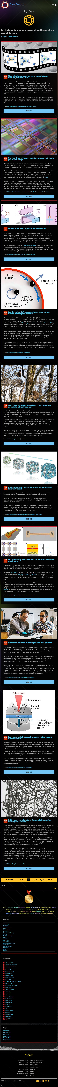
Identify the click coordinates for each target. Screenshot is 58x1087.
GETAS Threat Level (29, 1055)
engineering (26, 514)
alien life (5, 938)
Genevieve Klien (9, 962)
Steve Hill (7, 1004)
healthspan (45, 910)
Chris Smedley (9, 1018)
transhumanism (44, 913)
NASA (43, 911)
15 (31, 879)
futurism (18, 439)
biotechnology (44, 907)
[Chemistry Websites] (29, 897)
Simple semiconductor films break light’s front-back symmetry (30, 642)
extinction (26, 909)
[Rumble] (49, 1081)
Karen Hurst (8, 979)
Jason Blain (8, 1012)
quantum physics (26, 106)
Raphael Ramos (9, 998)
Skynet (5, 934)
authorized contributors (13, 37)
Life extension (27, 912)
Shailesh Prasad (9, 971)
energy (22, 514)
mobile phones (19, 192)
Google (36, 909)
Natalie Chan (8, 1000)
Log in (4, 37)
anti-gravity (6, 940)
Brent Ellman (8, 1006)
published (6, 660)
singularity (25, 913)
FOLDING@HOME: (20, 1071)
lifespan (34, 911)
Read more (29, 111)
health (39, 910)
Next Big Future (7, 1036)
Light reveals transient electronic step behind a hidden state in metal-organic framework (29, 821)
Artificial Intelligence (21, 907)
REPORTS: (31, 1069)
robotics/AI (32, 192)
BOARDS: (31, 1067)
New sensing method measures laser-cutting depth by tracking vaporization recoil (30, 738)
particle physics (20, 106)
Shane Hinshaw (9, 997)
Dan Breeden (8, 970)
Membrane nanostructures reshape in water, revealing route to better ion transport (30, 488)
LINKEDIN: (20, 1063)
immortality (8, 911)
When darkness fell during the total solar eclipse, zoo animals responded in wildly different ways (29, 406)
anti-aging (15, 908)
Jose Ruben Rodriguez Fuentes (13, 981)
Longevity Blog (7, 1032)
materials (18, 677)
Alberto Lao (8, 995)
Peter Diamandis (7, 927)
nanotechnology (32, 514)
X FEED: (20, 1065)
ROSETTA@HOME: (20, 1074)
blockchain (54, 907)
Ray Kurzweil (6, 930)
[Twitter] (40, 1081)
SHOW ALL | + (5, 1020)
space (28, 913)
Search (55, 888)
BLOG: (31, 1065)
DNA (4, 928)
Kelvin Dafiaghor (9, 977)
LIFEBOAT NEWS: (33, 1061)
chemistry (19, 514)
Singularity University (8, 933)
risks (22, 913)
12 (22, 879)
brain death (6, 909)
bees (4, 949)
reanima (52, 911)
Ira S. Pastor (8, 1016)
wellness (50, 913)
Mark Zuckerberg (7, 936)
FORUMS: (25, 1076)
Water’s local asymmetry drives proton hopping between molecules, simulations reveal (28, 77)
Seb (6, 1008)
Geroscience (6, 1030)
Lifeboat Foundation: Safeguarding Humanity (25, 5)
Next (49, 879)
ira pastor (20, 911)
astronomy (6, 944)
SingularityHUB (7, 1039)
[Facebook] (37, 1081)
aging (4, 908)
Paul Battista (8, 973)
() (37, 323)
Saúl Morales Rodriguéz (11, 106)
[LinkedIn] (43, 1081)
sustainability (41, 192)
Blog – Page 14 (29, 11)
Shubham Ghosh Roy (10, 966)
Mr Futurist (6, 1034)
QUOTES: (31, 1076)
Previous (10, 879)
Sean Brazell (8, 1002)
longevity (39, 912)
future (30, 909)
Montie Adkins (9, 1014)
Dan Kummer (8, 983)
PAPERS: (31, 1074)
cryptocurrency (13, 909)
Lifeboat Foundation (10, 1081)
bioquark (33, 908)
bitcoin (49, 907)
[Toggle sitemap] (53, 5)
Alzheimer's (10, 907)
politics (49, 911)
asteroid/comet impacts (9, 943)
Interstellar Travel (14, 911)
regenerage (9, 913)
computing (19, 595)
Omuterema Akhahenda (11, 985)
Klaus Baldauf (9, 987)
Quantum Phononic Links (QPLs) (26, 574)
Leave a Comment (33, 106)
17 (36, 879)
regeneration (15, 913)
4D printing (6, 925)
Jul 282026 (5, 77)
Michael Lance (9, 1010)
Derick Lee (8, 993)
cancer (9, 909)
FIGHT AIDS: (21, 1069)
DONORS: (24, 1067)
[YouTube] (46, 1081)
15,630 (42, 879)
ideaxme (52, 909)
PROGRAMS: (32, 1071)
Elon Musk (6, 931)
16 (34, 879)
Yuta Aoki (7, 991)
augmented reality (7, 946)
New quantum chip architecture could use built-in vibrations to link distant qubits (31, 560)
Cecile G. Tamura (9, 989)
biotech (38, 908)
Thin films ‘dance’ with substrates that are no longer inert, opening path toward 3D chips (31, 159)
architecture (6, 941)
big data (5, 950)
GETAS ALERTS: (32, 1063)
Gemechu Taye (9, 975)
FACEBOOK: (20, 1061)
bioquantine (27, 907)
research (20, 913)
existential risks (22, 909)
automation (6, 947)
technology (37, 913)
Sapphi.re (23, 1081)
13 (25, 879)
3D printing (6, 924)
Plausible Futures (7, 1038)
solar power (36, 192)
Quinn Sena (8, 968)
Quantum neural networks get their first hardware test (27, 228)
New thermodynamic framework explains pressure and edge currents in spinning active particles (29, 313)
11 (20, 879)
